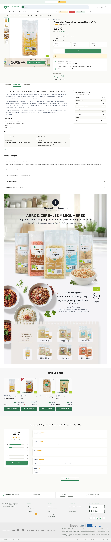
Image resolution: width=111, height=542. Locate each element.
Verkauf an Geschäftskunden (75, 506)
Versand (49, 511)
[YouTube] (100, 518)
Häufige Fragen (17, 84)
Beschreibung (7, 84)
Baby (38, 12)
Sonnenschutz (63, 12)
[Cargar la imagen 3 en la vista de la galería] (6, 30)
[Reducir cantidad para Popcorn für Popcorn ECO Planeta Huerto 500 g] (55, 51)
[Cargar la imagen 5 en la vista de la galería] (6, 41)
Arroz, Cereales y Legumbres (20, 15)
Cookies (86, 539)
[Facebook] (90, 518)
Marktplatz (88, 12)
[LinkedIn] (97, 518)
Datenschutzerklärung (79, 539)
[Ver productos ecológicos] (18, 392)
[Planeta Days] (27, 62)
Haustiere (43, 12)
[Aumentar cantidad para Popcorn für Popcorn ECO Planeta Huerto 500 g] (62, 51)
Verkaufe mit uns (73, 508)
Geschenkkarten (32, 514)
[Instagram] (94, 518)
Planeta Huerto (56, 19)
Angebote (72, 12)
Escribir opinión (16, 463)
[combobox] (55, 7)
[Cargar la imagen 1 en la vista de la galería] (6, 20)
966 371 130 (70, 496)
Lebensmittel (8, 12)
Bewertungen (27, 84)
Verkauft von (64, 61)
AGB (91, 539)
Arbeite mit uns (72, 511)
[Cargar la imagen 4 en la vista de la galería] (6, 36)
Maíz (29, 15)
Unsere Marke (80, 12)
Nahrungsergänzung (30, 12)
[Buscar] (23, 7)
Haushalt (54, 12)
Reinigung (15, 12)
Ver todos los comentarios (70, 479)
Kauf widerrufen (105, 539)
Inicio (5, 15)
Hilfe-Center (62, 496)
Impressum (70, 539)
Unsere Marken (30, 508)
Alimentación (10, 15)
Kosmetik (21, 12)
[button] (106, 7)
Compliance (29, 511)
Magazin (28, 506)
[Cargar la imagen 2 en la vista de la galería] (6, 25)
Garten (49, 12)
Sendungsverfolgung (52, 508)
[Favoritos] (48, 20)
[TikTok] (104, 518)
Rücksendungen (51, 514)
